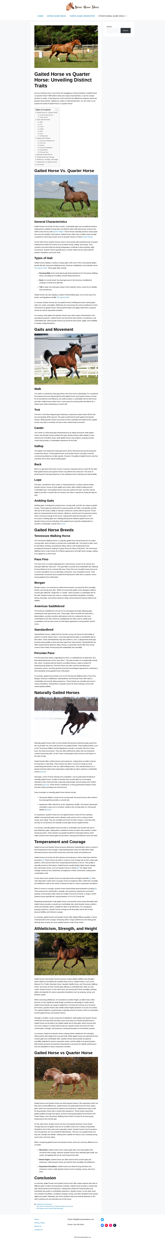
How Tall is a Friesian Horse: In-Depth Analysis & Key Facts (55, 1206)
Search (109, 27)
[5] (78, 868)
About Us (37, 1226)
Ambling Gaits (44, 136)
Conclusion (40, 164)
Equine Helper (58, 232)
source (62, 524)
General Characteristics (46, 115)
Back (41, 131)
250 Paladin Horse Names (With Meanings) (50, 1208)
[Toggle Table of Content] (56, 109)
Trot (41, 124)
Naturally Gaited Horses (44, 154)
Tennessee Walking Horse (47, 140)
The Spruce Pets (40, 268)
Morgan (42, 145)
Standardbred (44, 150)
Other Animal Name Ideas (111, 16)
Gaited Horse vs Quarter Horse (47, 162)
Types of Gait (43, 117)
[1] (43, 860)
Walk (41, 122)
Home (40, 16)
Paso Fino (43, 143)
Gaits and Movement (43, 119)
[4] (96, 888)
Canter (42, 126)
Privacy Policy (39, 1223)
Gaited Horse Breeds (43, 138)
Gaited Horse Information (44, 1204)
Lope (41, 133)
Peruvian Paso (44, 152)
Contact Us (38, 1230)
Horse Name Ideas (56, 16)
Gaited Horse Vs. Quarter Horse (47, 112)
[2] (90, 878)
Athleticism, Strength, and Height (47, 159)
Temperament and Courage (45, 157)
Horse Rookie (88, 237)
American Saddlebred (46, 147)
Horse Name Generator (82, 16)
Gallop (42, 129)
